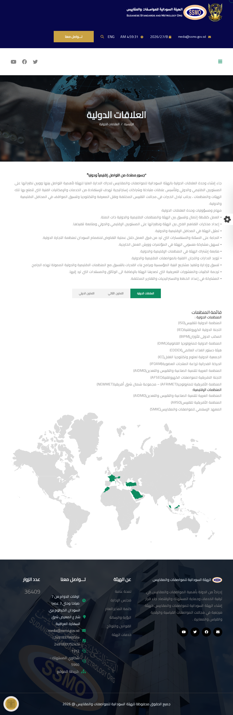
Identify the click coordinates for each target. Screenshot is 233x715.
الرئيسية (129, 124)
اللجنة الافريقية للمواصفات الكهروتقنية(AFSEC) (186, 377)
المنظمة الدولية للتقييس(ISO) (200, 322)
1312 (75, 651)
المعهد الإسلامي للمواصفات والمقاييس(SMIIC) (186, 409)
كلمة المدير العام (118, 608)
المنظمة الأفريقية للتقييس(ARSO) (196, 402)
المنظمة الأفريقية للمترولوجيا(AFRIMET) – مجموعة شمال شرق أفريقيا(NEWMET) (159, 384)
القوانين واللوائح (119, 625)
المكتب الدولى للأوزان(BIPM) (200, 336)
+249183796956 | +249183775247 (66, 641)
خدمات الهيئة (121, 634)
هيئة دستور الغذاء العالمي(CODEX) (196, 350)
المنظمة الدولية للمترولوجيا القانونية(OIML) (189, 343)
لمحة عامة (123, 591)
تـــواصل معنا (73, 37)
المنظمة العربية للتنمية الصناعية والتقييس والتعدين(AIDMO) (177, 370)
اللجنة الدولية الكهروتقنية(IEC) (199, 329)
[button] (11, 703)
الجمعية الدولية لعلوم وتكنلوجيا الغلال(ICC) (190, 356)
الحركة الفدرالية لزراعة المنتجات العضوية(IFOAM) (186, 363)
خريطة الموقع (68, 671)
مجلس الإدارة (121, 600)
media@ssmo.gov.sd (192, 37)
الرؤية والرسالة (120, 617)
